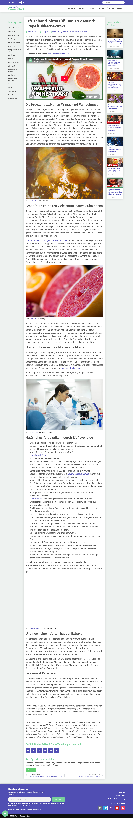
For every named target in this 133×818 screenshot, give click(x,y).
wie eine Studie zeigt (71, 368)
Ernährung (11, 39)
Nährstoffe (11, 66)
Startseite (71, 8)
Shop (92, 8)
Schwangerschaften (15, 84)
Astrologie (11, 31)
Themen (81, 8)
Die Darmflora (36, 499)
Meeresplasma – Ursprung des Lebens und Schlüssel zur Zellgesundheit (114, 63)
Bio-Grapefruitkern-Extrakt (60, 53)
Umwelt (10, 95)
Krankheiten (12, 55)
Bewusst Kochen (13, 35)
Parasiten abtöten (38, 455)
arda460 (34, 319)
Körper (10, 59)
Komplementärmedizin (15, 50)
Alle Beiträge (56, 32)
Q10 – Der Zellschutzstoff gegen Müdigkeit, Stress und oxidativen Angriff (114, 85)
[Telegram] (13, 2)
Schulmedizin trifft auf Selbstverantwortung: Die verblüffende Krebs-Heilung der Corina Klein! (115, 191)
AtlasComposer (36, 628)
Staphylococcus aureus (78, 474)
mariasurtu (35, 200)
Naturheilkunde (13, 62)
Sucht (10, 87)
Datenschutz (26, 805)
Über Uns (110, 8)
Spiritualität (12, 91)
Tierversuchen (61, 240)
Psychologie (12, 75)
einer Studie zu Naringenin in (41, 240)
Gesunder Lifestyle (14, 42)
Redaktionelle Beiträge (13, 79)
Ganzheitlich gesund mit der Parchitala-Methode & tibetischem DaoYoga (115, 41)
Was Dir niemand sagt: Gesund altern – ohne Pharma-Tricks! (114, 170)
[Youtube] (20, 2)
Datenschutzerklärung (116, 799)
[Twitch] (16, 2)
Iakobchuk (35, 432)
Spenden (100, 8)
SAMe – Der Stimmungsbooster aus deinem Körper (114, 149)
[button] (28, 750)
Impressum (120, 796)
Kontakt (120, 8)
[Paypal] (9, 2)
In (27, 240)
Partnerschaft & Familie (13, 70)
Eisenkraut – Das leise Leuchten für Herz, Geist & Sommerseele (115, 106)
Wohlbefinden (12, 98)
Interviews (11, 46)
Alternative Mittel (14, 28)
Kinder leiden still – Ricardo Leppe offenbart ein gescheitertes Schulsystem (115, 128)
